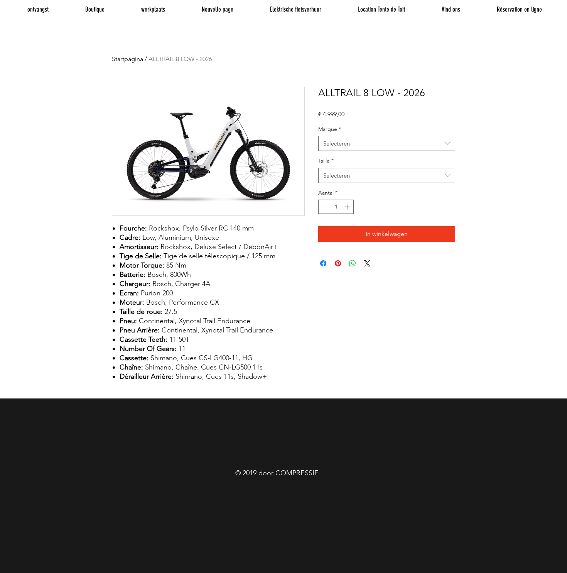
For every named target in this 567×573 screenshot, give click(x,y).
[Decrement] (324, 207)
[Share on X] (367, 263)
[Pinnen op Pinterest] (338, 263)
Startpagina (127, 59)
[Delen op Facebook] (323, 263)
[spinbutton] (336, 207)
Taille (326, 160)
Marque (329, 128)
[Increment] (348, 207)
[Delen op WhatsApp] (352, 263)
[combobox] (386, 143)
